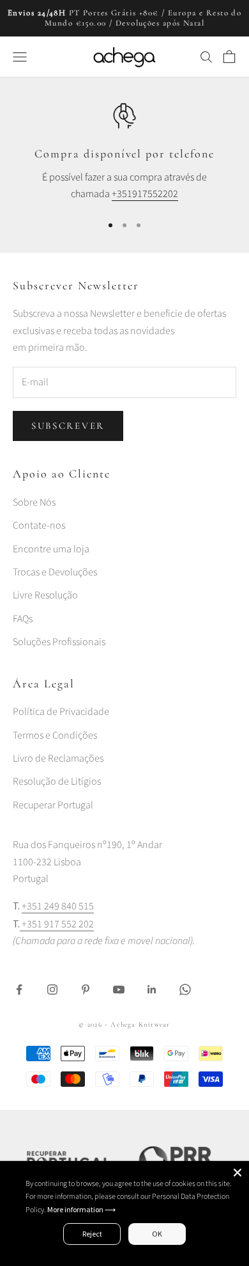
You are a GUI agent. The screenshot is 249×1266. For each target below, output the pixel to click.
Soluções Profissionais (59, 642)
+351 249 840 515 (58, 906)
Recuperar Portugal (53, 805)
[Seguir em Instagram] (52, 989)
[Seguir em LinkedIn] (152, 989)
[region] (124, 152)
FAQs (23, 619)
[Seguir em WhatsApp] (185, 989)
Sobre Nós (34, 502)
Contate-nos (39, 525)
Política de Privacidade (61, 712)
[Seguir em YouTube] (118, 989)
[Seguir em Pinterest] (85, 989)
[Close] (237, 1172)
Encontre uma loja (51, 549)
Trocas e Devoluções (55, 572)
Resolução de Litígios (57, 781)
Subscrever (68, 425)
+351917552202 (145, 194)
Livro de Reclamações (58, 758)
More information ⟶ (81, 1209)
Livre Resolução (45, 595)
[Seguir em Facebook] (19, 989)
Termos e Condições (55, 735)
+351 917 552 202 (57, 924)
